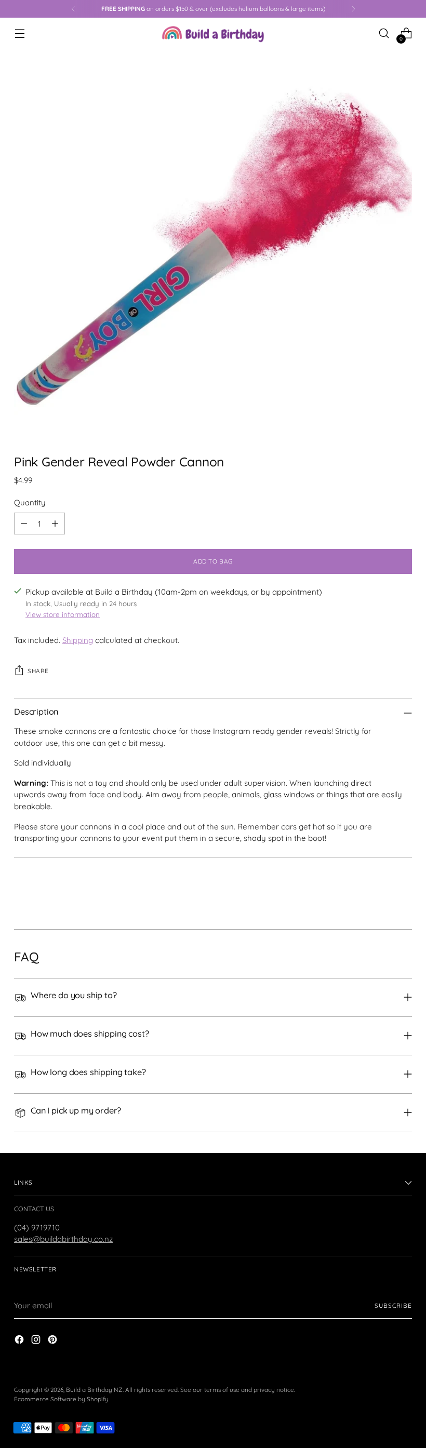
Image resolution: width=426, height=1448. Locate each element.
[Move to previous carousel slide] (379, 894)
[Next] (353, 9)
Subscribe (393, 1305)
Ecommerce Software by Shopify (61, 1399)
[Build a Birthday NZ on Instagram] (37, 1341)
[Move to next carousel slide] (403, 893)
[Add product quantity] (55, 523)
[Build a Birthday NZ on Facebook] (20, 1341)
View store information (62, 614)
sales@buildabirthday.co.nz (63, 1239)
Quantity (30, 502)
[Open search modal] (384, 33)
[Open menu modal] (19, 33)
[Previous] (73, 9)
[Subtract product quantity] (24, 523)
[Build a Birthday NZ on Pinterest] (53, 1341)
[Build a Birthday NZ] (213, 33)
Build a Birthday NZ (94, 1389)
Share (38, 671)
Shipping (77, 640)
